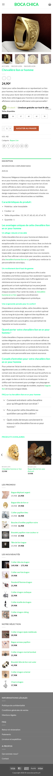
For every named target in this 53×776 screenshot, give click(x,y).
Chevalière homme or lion (12, 469)
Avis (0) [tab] (5, 171)
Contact (5, 758)
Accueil (5, 66)
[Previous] (6, 33)
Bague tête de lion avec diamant (36, 470)
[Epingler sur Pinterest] (22, 146)
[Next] (47, 33)
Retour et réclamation (11, 729)
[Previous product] (9, 78)
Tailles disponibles (8, 111)
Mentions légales (9, 715)
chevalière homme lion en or (17, 259)
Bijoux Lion (16, 66)
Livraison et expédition (11, 739)
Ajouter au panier (26, 128)
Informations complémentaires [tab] (16, 166)
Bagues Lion (29, 66)
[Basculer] (4, 400)
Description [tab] (7, 161)
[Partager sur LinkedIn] (26, 146)
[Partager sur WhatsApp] (4, 146)
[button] (3, 4)
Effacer (48, 109)
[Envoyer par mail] (17, 146)
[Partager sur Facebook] (9, 146)
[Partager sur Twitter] (13, 146)
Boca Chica (26, 4)
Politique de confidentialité (13, 705)
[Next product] (4, 78)
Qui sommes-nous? (10, 754)
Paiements (6, 734)
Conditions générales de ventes (15, 710)
